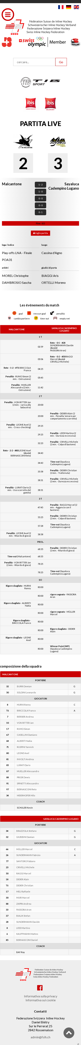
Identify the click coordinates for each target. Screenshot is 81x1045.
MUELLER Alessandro (28, 771)
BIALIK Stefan (23, 915)
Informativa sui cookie (41, 1000)
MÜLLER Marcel (24, 849)
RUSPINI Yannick (25, 747)
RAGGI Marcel (23, 873)
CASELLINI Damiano (27, 734)
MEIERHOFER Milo (26, 795)
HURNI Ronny (24, 704)
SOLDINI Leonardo (26, 692)
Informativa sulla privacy (40, 996)
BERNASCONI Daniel (27, 940)
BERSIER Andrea (25, 716)
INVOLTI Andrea (25, 759)
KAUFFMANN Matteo (27, 934)
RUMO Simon (23, 729)
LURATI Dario (23, 765)
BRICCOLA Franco (26, 710)
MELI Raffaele (23, 891)
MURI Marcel (22, 897)
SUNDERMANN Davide (28, 922)
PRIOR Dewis (23, 777)
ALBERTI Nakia (24, 741)
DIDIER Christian (24, 885)
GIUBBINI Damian (25, 837)
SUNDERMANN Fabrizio (28, 855)
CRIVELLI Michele (25, 867)
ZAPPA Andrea (23, 903)
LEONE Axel (23, 753)
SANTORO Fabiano (25, 861)
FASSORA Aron (23, 909)
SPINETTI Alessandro (28, 783)
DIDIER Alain (22, 879)
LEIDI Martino (23, 928)
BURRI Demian (24, 686)
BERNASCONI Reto (26, 789)
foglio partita (41, 233)
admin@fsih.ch (40, 1037)
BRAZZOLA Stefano (26, 831)
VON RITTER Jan (25, 722)
